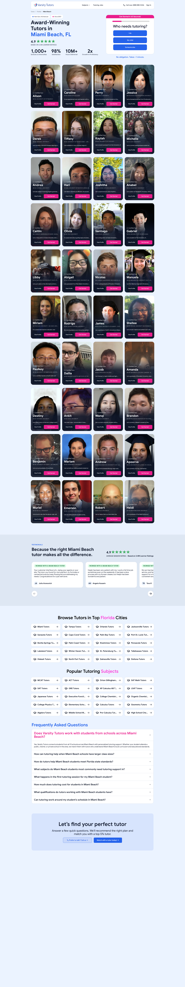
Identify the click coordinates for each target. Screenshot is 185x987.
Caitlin (37, 231)
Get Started (51, 104)
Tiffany (69, 138)
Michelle (132, 138)
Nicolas (100, 277)
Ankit (67, 415)
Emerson (70, 508)
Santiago (101, 231)
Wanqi (99, 415)
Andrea (38, 185)
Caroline (70, 92)
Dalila (68, 373)
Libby (36, 277)
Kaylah (100, 138)
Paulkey (38, 369)
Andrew (100, 461)
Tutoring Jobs (98, 5)
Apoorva (133, 461)
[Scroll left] (34, 594)
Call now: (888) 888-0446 (135, 5)
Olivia (68, 231)
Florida (39, 11)
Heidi (130, 507)
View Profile (37, 104)
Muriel (37, 507)
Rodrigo (69, 323)
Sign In (148, 5)
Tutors (33, 11)
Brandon (132, 415)
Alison (37, 96)
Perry (99, 92)
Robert (100, 507)
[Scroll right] (150, 594)
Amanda (132, 369)
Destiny (38, 415)
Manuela (132, 277)
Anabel (131, 185)
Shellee (132, 323)
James (99, 323)
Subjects (85, 5)
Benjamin (39, 461)
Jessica (132, 92)
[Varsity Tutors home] (44, 5)
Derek (37, 138)
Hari (67, 185)
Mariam (69, 461)
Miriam (37, 323)
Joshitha (101, 185)
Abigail (69, 277)
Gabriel (132, 231)
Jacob (99, 369)
